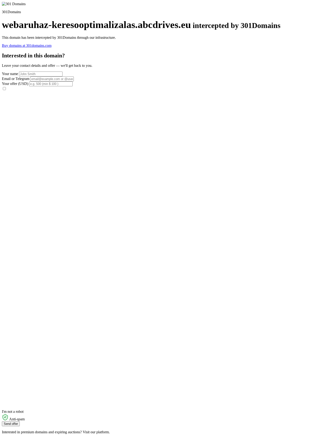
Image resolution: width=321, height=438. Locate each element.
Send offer (11, 424)
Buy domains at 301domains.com (26, 46)
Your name (10, 74)
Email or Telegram (15, 79)
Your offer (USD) (15, 84)
